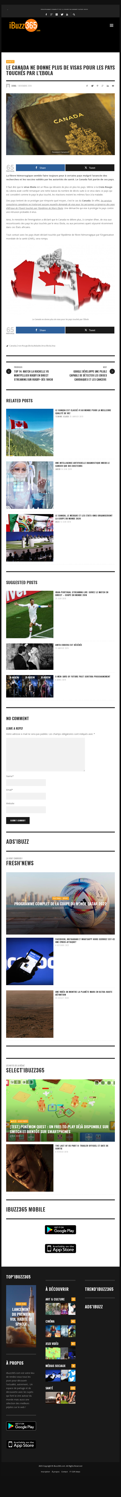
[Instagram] (56, 14)
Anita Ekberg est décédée (68, 644)
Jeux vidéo (52, 1344)
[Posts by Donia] (8, 86)
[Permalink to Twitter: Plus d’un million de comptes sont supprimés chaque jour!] (71, 1376)
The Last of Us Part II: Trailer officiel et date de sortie (81, 1147)
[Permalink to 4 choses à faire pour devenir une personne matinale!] (53, 1398)
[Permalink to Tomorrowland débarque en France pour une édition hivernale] (64, 1309)
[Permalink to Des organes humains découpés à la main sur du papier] (71, 1309)
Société (10, 61)
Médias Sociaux (55, 1366)
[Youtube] (67, 14)
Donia (14, 85)
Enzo (57, 522)
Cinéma (50, 1321)
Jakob (57, 469)
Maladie (37, 345)
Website (10, 803)
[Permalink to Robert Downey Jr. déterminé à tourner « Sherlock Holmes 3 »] (64, 1331)
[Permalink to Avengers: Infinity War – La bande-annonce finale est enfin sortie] (71, 1331)
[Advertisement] (63, 40)
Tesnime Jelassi (62, 416)
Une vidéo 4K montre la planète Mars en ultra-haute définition (83, 993)
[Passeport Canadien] (60, 124)
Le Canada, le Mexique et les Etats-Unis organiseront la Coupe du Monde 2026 (83, 517)
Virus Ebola (46, 345)
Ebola (30, 345)
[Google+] (51, 14)
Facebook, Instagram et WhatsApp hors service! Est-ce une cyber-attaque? (85, 940)
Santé (49, 1388)
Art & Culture (55, 1299)
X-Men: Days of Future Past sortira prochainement (82, 676)
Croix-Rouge (22, 345)
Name (10, 776)
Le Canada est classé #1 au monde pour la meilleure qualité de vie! (83, 411)
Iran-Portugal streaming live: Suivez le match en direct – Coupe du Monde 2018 (81, 593)
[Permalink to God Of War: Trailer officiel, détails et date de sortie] (64, 1353)
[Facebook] (46, 14)
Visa (53, 345)
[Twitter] (62, 14)
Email (9, 789)
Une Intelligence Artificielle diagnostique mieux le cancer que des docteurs (82, 464)
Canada (12, 345)
